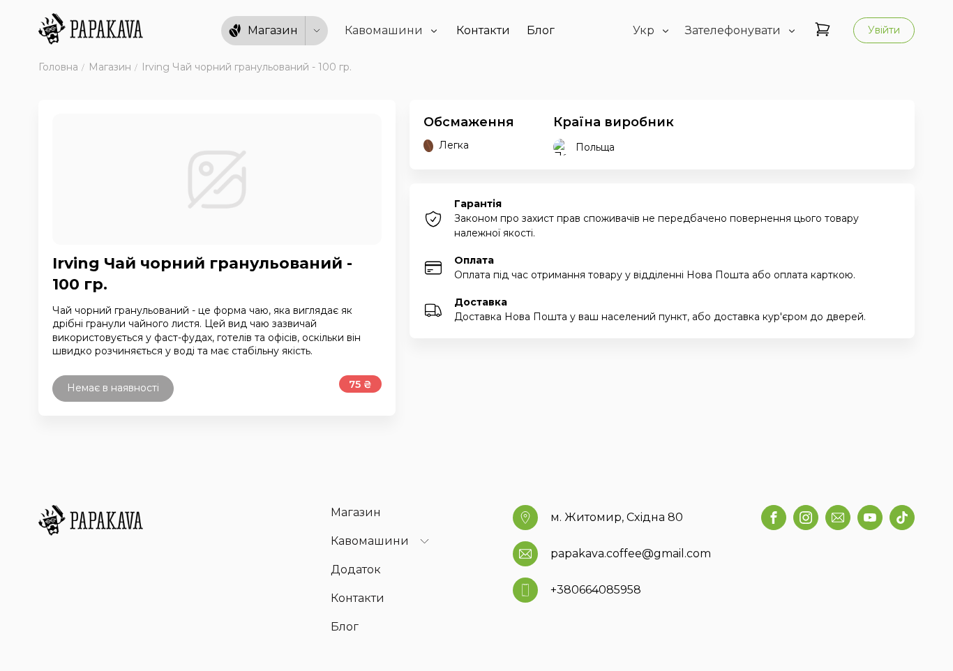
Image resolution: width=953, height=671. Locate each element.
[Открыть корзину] (822, 30)
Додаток (356, 569)
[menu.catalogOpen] (317, 30)
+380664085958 (595, 589)
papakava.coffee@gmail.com (630, 553)
